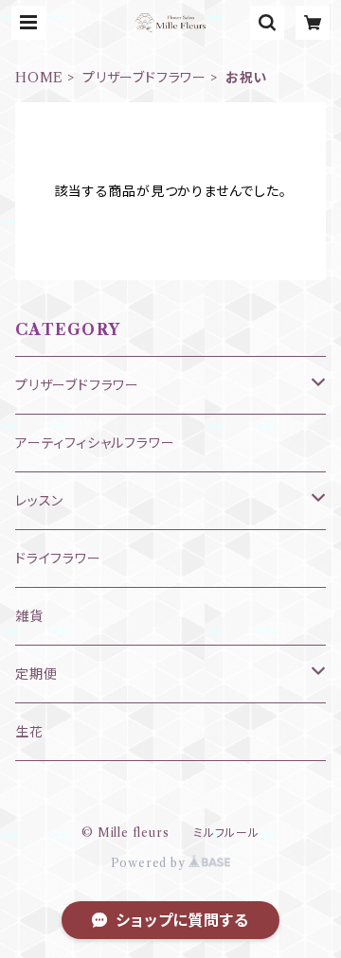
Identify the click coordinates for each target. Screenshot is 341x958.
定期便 (36, 674)
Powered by (150, 863)
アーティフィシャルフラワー (94, 443)
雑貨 (29, 616)
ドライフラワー (58, 558)
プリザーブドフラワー (144, 77)
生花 (29, 731)
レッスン (39, 500)
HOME (39, 77)
